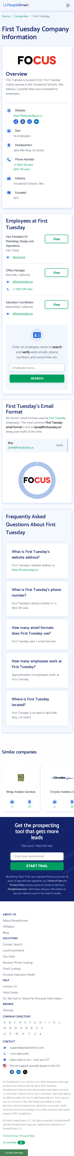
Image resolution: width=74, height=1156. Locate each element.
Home (6, 16)
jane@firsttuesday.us (21, 447)
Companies (21, 16)
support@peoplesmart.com (27, 1047)
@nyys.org (19, 257)
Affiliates (8, 926)
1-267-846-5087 (19, 1053)
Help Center (10, 992)
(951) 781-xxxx (21, 169)
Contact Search (12, 944)
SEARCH (37, 378)
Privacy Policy (17, 885)
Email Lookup (11, 968)
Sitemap (8, 1010)
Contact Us (10, 986)
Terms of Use (54, 881)
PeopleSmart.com (17, 889)
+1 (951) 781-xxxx (23, 165)
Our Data (9, 956)
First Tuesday (57, 418)
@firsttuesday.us (23, 282)
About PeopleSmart (15, 920)
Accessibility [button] (10, 1142)
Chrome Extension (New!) (19, 974)
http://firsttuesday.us (26, 116)
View (56, 239)
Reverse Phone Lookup (18, 962)
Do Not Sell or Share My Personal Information (32, 998)
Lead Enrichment (13, 950)
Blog (6, 932)
